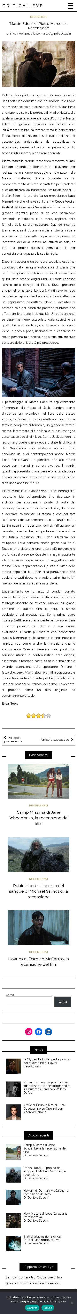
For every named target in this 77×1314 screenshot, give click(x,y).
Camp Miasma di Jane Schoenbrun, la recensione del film (38, 818)
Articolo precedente (13, 739)
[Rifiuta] (72, 1303)
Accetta (32, 1307)
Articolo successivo (55, 740)
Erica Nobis (17, 33)
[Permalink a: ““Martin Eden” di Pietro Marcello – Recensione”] (38, 63)
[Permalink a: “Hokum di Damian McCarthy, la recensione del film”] (38, 927)
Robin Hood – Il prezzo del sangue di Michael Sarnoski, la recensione (38, 891)
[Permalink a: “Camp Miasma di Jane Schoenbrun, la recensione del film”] (38, 781)
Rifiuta (48, 1307)
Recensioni (38, 16)
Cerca (10, 995)
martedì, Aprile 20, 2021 (55, 33)
